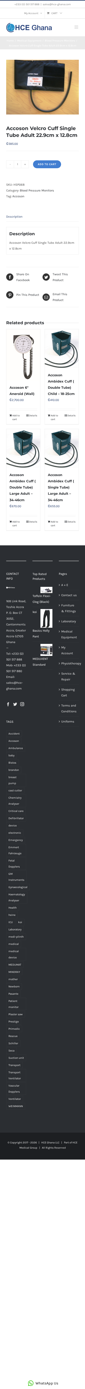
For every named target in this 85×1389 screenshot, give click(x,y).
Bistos (12, 762)
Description (14, 216)
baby (11, 755)
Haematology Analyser (16, 897)
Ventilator (14, 1098)
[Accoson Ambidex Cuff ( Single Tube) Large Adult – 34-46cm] (62, 448)
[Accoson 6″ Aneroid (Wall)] (23, 354)
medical (13, 943)
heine (11, 914)
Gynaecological (17, 887)
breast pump (12, 780)
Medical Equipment (69, 634)
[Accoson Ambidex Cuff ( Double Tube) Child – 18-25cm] (62, 348)
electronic (14, 832)
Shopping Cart (68, 692)
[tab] (42, 217)
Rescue (13, 1036)
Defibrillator (16, 818)
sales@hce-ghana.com (57, 4)
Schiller (13, 1043)
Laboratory (14, 929)
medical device (13, 954)
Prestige (13, 1021)
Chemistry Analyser (14, 800)
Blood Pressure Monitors (37, 190)
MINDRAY (14, 972)
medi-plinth (16, 936)
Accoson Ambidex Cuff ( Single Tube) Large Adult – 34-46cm (61, 487)
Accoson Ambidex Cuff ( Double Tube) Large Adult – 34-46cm (22, 487)
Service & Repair (68, 676)
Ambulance (15, 748)
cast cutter (15, 790)
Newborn (14, 986)
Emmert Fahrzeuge (14, 850)
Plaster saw (15, 1014)
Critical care (16, 811)
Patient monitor (13, 1004)
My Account (67, 650)
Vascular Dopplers (14, 1088)
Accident (14, 733)
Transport (14, 1065)
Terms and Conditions (69, 708)
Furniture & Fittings (68, 608)
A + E (64, 585)
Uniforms (67, 721)
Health (12, 907)
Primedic (14, 1028)
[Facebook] (8, 704)
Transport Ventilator (14, 1075)
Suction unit (16, 1057)
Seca (11, 1050)
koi (20, 922)
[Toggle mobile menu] (76, 27)
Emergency (15, 840)
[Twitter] (15, 704)
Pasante (13, 993)
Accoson (18, 196)
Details (33, 415)
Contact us (69, 595)
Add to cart (47, 164)
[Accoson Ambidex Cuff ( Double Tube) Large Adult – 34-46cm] (23, 448)
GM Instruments (16, 876)
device (12, 825)
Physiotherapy (69, 663)
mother (13, 979)
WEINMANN (15, 1106)
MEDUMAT (14, 964)
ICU (10, 922)
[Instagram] (22, 704)
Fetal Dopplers (14, 863)
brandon (13, 769)
